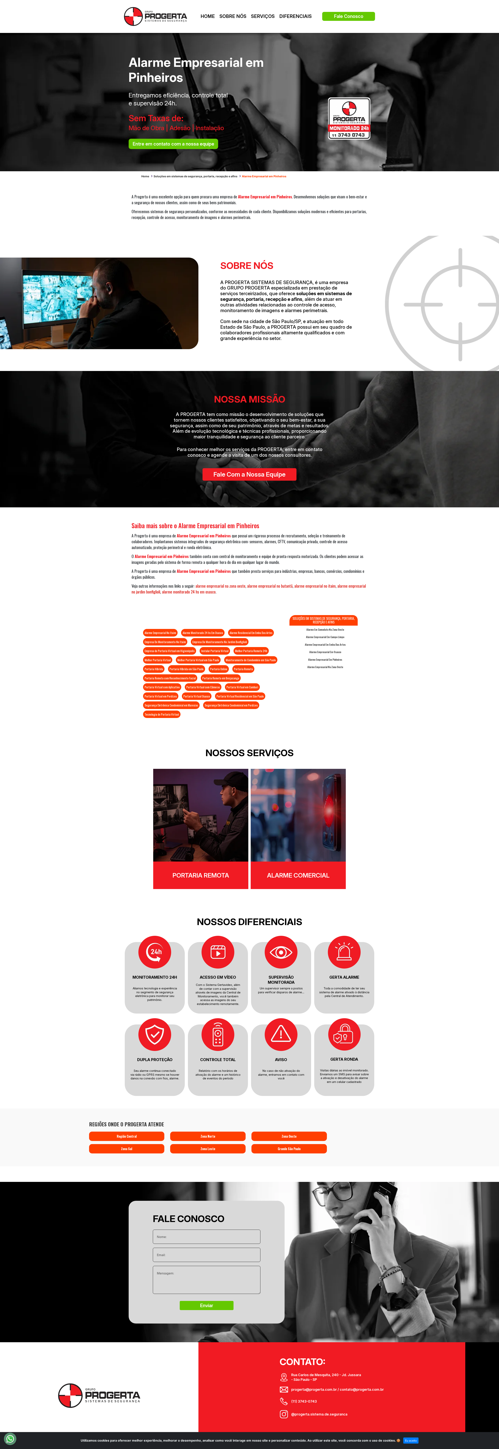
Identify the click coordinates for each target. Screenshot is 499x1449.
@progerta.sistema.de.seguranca (319, 1414)
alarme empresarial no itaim (315, 586)
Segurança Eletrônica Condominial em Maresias (171, 705)
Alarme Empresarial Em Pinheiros (325, 659)
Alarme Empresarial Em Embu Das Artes (325, 644)
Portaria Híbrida (154, 669)
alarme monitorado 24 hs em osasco (189, 592)
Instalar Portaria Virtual (214, 651)
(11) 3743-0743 (304, 1401)
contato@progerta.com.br (361, 1389)
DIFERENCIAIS (295, 16)
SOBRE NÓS (232, 16)
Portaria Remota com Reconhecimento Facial (170, 678)
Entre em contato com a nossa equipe (173, 144)
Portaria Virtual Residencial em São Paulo (240, 696)
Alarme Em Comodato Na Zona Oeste (325, 629)
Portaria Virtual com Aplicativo (162, 687)
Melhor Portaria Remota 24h (251, 651)
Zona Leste (208, 1148)
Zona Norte (208, 1136)
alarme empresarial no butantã (270, 586)
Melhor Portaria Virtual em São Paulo (198, 660)
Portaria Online (218, 669)
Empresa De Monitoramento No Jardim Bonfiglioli (219, 642)
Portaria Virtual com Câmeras (203, 687)
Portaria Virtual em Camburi (242, 687)
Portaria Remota (243, 669)
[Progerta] (155, 16)
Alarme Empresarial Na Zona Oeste (325, 667)
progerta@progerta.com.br (314, 1389)
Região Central (127, 1136)
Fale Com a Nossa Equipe (249, 474)
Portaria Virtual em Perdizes (161, 696)
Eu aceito (411, 1440)
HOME (208, 16)
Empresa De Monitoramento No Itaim (165, 642)
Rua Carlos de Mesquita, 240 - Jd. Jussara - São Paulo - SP (326, 1377)
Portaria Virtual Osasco (196, 696)
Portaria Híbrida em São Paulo (186, 669)
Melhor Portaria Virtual (158, 660)
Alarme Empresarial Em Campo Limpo (325, 637)
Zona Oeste (289, 1136)
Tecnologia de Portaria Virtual (162, 714)
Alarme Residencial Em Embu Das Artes (251, 632)
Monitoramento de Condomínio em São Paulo (251, 660)
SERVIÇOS (263, 16)
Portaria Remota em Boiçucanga (220, 678)
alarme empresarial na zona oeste (220, 586)
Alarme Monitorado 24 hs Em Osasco (203, 632)
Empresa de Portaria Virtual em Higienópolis (170, 651)
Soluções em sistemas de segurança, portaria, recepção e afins (195, 176)
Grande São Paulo (289, 1148)
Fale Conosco (348, 16)
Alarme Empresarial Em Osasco (325, 652)
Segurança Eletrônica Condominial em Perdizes (231, 705)
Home (145, 176)
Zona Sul (126, 1148)
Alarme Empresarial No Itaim (160, 632)
